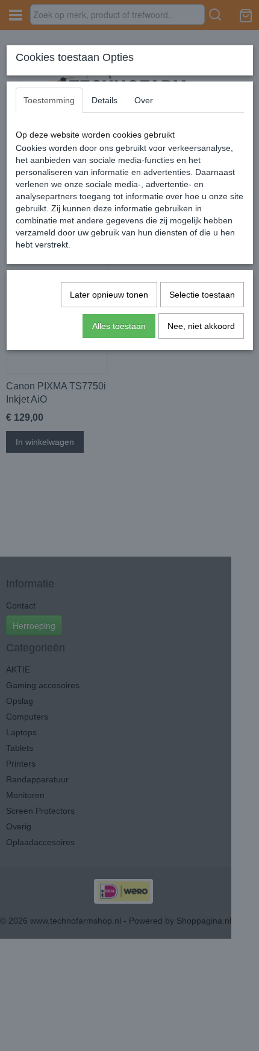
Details (104, 100)
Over (143, 100)
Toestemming (49, 100)
